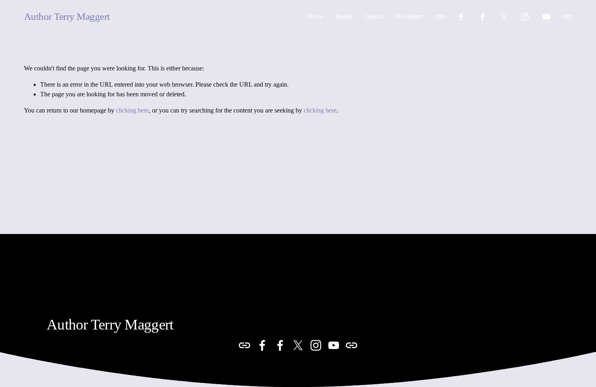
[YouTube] (546, 16)
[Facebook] (461, 16)
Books (344, 16)
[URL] (440, 16)
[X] (503, 16)
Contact (374, 16)
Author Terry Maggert (67, 16)
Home (316, 16)
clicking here (132, 110)
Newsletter (409, 16)
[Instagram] (525, 16)
